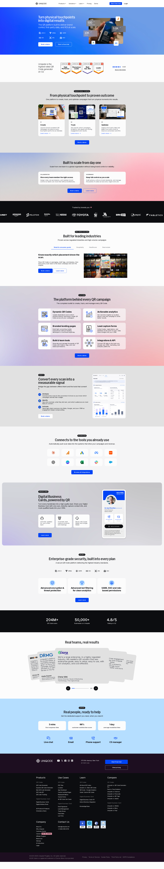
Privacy (84, 857)
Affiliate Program (41, 836)
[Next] (96, 688)
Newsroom (39, 838)
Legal (37, 845)
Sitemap (38, 841)
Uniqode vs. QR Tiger (113, 796)
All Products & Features (43, 808)
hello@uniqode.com (64, 826)
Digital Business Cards (42, 802)
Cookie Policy (105, 857)
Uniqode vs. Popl (112, 810)
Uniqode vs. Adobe (113, 798)
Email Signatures (62, 806)
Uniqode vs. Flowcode (113, 794)
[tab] (62, 247)
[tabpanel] (82, 266)
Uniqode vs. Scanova (113, 791)
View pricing (116, 767)
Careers (38, 833)
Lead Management (63, 809)
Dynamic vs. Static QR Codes (88, 787)
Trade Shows (62, 811)
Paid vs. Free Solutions (114, 789)
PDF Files (60, 785)
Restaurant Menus (63, 794)
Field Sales (61, 813)
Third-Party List (116, 857)
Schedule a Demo (41, 811)
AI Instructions (40, 843)
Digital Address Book (42, 804)
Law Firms (61, 816)
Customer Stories (41, 831)
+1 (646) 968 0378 (63, 829)
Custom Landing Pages (64, 792)
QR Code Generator (42, 785)
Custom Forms (62, 797)
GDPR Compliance (129, 857)
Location (60, 787)
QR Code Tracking (41, 794)
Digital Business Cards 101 (87, 799)
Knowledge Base (85, 806)
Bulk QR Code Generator (43, 790)
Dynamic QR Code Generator (44, 787)
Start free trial (116, 762)
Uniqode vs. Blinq (112, 808)
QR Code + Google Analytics (88, 790)
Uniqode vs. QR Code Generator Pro (116, 786)
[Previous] (68, 688)
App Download (62, 790)
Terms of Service (94, 857)
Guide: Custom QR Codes (87, 792)
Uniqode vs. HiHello (113, 806)
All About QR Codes (85, 785)
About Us (38, 826)
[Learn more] (51, 120)
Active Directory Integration (87, 802)
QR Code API (40, 792)
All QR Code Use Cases (64, 799)
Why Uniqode (40, 829)
